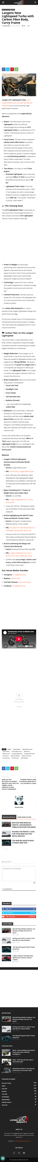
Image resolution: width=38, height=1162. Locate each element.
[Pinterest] (12, 69)
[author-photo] (19, 804)
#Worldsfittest (24, 758)
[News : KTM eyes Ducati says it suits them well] (6, 1062)
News (13, 9)
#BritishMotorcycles (27, 749)
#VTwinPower (15, 758)
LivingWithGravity (19, 575)
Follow (33, 912)
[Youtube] (24, 1153)
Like (34, 909)
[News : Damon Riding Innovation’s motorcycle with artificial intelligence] (6, 1052)
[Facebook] (4, 69)
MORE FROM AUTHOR (24, 817)
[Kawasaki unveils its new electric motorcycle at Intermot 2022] (6, 1070)
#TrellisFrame (6, 758)
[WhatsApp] (16, 69)
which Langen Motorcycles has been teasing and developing (17, 103)
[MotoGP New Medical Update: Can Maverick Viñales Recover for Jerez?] (6, 824)
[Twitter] (8, 69)
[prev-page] (3, 849)
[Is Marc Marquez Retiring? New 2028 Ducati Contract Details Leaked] (6, 958)
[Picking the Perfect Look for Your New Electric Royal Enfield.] (6, 834)
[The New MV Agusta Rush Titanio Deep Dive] (6, 843)
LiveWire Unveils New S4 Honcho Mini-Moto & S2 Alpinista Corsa (27, 781)
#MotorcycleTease (26, 756)
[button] (3, 2)
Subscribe (32, 916)
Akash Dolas (7, 25)
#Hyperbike (27, 751)
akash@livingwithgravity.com (22, 1141)
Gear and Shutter (24, 582)
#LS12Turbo (6, 756)
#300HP (9, 749)
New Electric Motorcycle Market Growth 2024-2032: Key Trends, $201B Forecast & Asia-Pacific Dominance (10, 784)
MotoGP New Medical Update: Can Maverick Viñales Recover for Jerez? (24, 825)
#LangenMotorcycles (29, 753)
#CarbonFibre (6, 751)
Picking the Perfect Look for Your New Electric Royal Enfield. (23, 834)
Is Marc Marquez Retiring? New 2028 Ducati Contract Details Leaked (23, 957)
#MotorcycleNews (15, 756)
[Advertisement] (19, 47)
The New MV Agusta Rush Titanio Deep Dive (23, 842)
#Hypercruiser (6, 753)
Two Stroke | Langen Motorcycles (22, 471)
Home (3, 7)
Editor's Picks (10, 7)
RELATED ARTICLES (9, 817)
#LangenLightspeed (17, 753)
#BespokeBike (16, 749)
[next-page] (6, 849)
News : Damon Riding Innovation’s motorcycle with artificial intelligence (24, 1052)
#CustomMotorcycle (17, 751)
